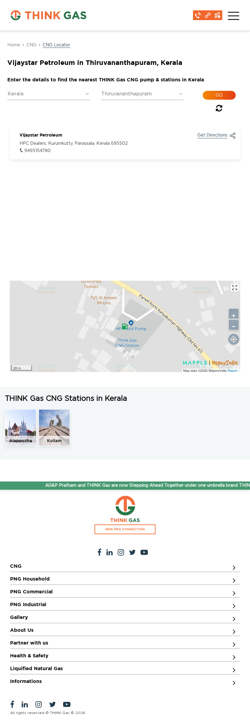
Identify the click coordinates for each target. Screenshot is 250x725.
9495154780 (37, 151)
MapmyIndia (218, 370)
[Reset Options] (219, 109)
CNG (31, 45)
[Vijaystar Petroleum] (125, 326)
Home (13, 45)
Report (232, 370)
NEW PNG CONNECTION (125, 529)
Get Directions (212, 135)
